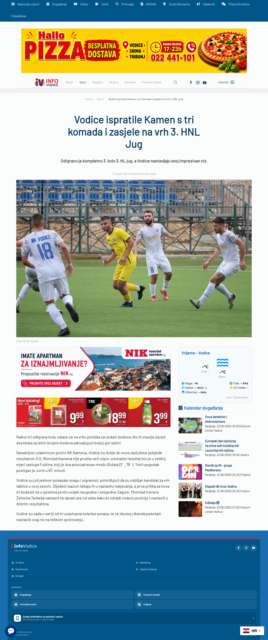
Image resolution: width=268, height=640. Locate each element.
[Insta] (198, 82)
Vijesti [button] (69, 82)
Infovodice (136, 173)
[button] (175, 82)
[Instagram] (246, 548)
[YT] (205, 82)
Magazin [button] (97, 82)
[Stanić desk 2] (93, 412)
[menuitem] (18, 16)
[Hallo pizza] (134, 50)
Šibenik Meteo (241, 397)
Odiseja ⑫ (212, 503)
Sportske (150, 173)
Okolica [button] (114, 82)
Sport (82, 82)
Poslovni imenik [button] (151, 82)
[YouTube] (253, 548)
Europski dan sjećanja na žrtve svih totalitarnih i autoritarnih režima (222, 445)
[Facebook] (191, 82)
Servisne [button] (130, 82)
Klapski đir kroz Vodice (221, 486)
